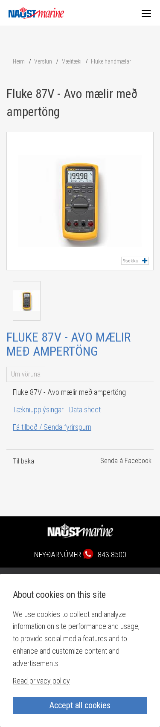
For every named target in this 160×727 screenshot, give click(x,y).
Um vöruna (26, 374)
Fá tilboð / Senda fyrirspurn (52, 427)
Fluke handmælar (111, 61)
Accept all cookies (80, 705)
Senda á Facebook (125, 461)
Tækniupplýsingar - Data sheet (57, 409)
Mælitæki (71, 61)
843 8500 (112, 554)
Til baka (23, 461)
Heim (19, 61)
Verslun (43, 61)
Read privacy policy (41, 680)
